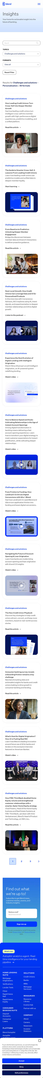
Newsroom (28, 1026)
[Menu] (38, 4)
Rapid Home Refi (8, 995)
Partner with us (30, 1008)
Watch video (21, 377)
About (26, 1019)
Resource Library (27, 1000)
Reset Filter (9, 72)
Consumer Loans (7, 1020)
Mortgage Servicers (28, 988)
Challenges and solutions (16, 99)
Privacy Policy (17, 932)
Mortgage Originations (8, 979)
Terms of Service (29, 932)
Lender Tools (8, 987)
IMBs (26, 984)
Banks (26, 980)
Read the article (21, 127)
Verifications (8, 984)
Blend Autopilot (9, 1032)
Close (5, 991)
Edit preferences (21, 1073)
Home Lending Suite (10, 974)
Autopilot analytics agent (9, 1036)
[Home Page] (7, 4)
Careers (27, 1022)
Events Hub (28, 1005)
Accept (21, 1061)
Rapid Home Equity (8, 1000)
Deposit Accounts (6, 1015)
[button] (40, 1040)
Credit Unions (29, 977)
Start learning (21, 186)
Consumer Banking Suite (10, 1009)
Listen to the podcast (21, 315)
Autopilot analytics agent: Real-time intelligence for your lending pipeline (20, 959)
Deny (21, 1067)
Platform (8, 1028)
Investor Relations (27, 1030)
